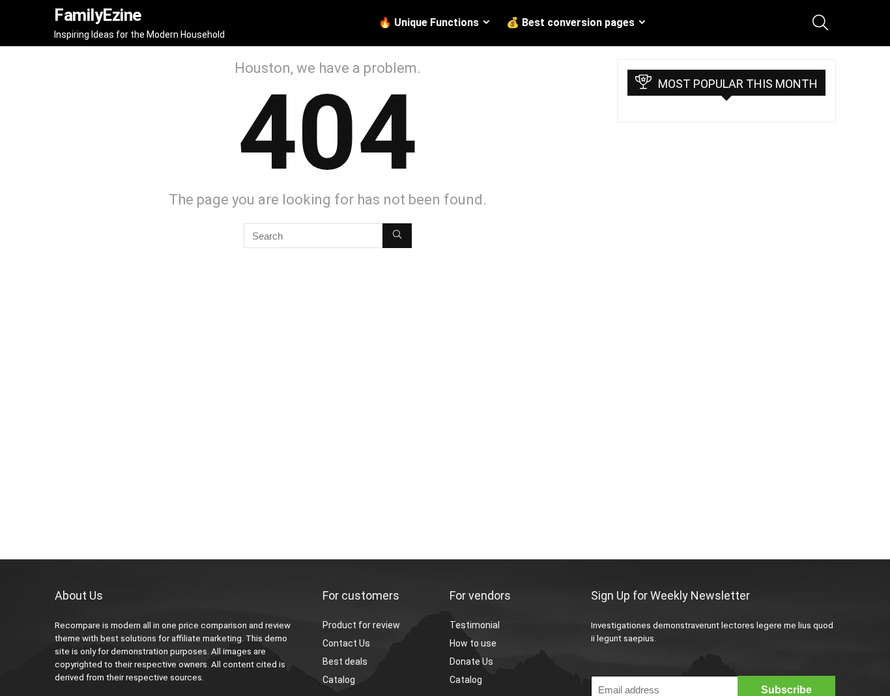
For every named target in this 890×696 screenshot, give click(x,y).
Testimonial (475, 625)
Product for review (361, 625)
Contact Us (346, 643)
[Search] (397, 235)
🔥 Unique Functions (429, 22)
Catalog (339, 680)
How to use (473, 643)
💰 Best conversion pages (570, 22)
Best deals (345, 661)
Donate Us (471, 661)
